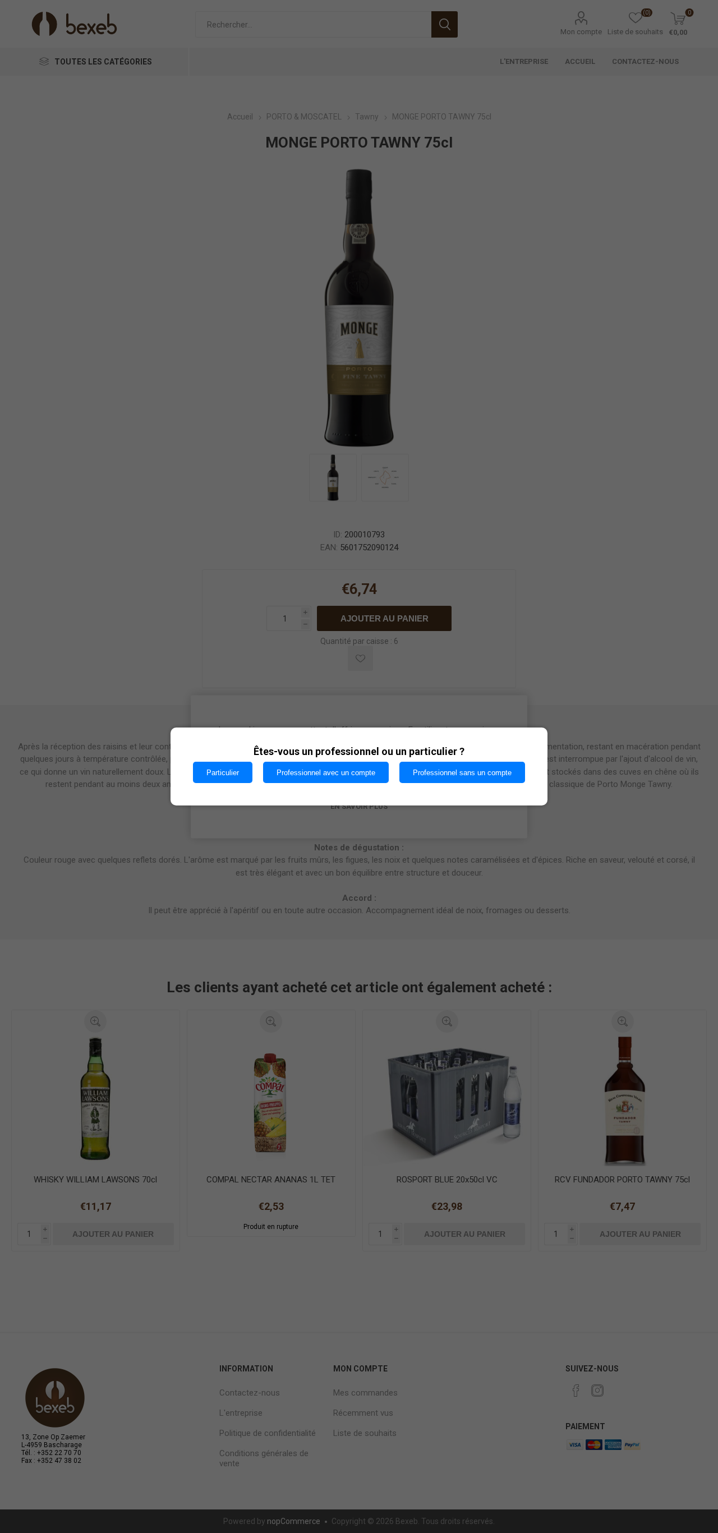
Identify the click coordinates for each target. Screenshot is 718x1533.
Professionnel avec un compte (326, 772)
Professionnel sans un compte (462, 772)
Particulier (222, 772)
